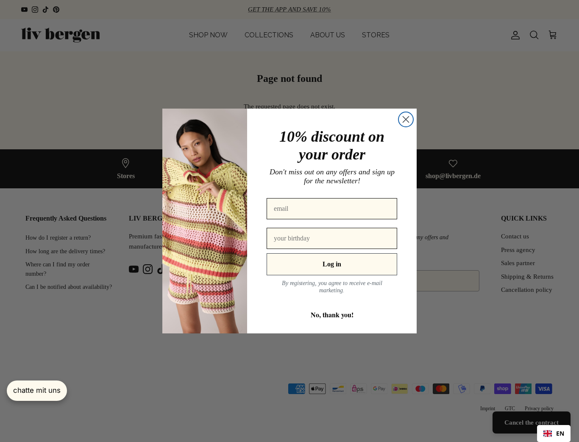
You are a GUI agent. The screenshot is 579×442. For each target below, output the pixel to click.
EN (560, 433)
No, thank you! (332, 314)
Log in (332, 264)
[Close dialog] (405, 119)
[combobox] (554, 433)
